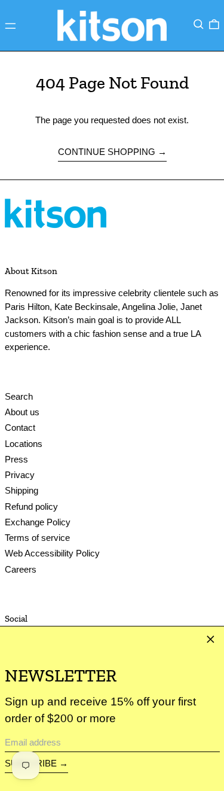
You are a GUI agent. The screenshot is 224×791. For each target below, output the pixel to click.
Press (16, 459)
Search (19, 396)
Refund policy (31, 506)
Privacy (20, 475)
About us (22, 412)
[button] (198, 24)
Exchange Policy (37, 522)
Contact (20, 427)
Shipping (21, 490)
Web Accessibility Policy (52, 553)
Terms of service (37, 538)
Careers (20, 569)
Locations (23, 444)
